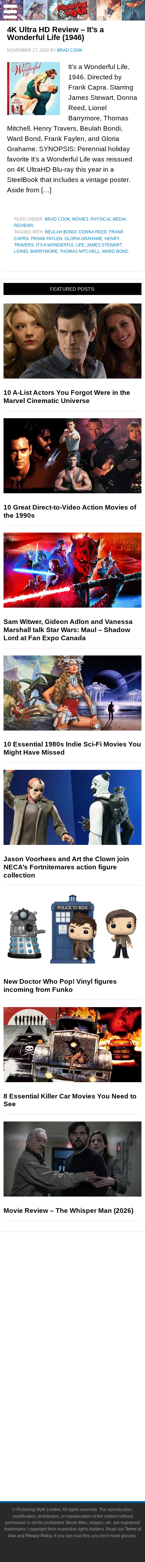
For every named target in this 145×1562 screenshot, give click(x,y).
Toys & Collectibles (86, 1405)
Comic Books (87, 1381)
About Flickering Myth (86, 1440)
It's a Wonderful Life (60, 245)
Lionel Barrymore (36, 251)
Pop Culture (87, 1346)
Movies (80, 219)
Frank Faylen (46, 238)
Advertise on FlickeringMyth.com (86, 1452)
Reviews (23, 225)
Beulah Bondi (61, 231)
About (87, 1430)
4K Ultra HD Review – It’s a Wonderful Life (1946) (55, 33)
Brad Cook (57, 219)
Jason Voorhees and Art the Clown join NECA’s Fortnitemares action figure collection (66, 867)
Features (86, 1298)
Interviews (86, 1321)
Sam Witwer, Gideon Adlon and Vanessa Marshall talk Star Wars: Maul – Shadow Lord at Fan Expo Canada (68, 630)
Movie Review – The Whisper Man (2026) (68, 1210)
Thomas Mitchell (80, 251)
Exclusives (86, 1333)
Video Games (86, 1393)
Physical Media (108, 219)
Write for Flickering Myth (86, 1465)
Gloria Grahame (83, 238)
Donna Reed (93, 231)
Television (86, 1368)
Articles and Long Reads (86, 1308)
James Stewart (104, 245)
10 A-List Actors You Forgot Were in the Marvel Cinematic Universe (67, 396)
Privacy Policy (38, 1535)
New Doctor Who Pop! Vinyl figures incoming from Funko (60, 985)
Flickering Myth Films (87, 1418)
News (86, 1273)
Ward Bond (115, 251)
